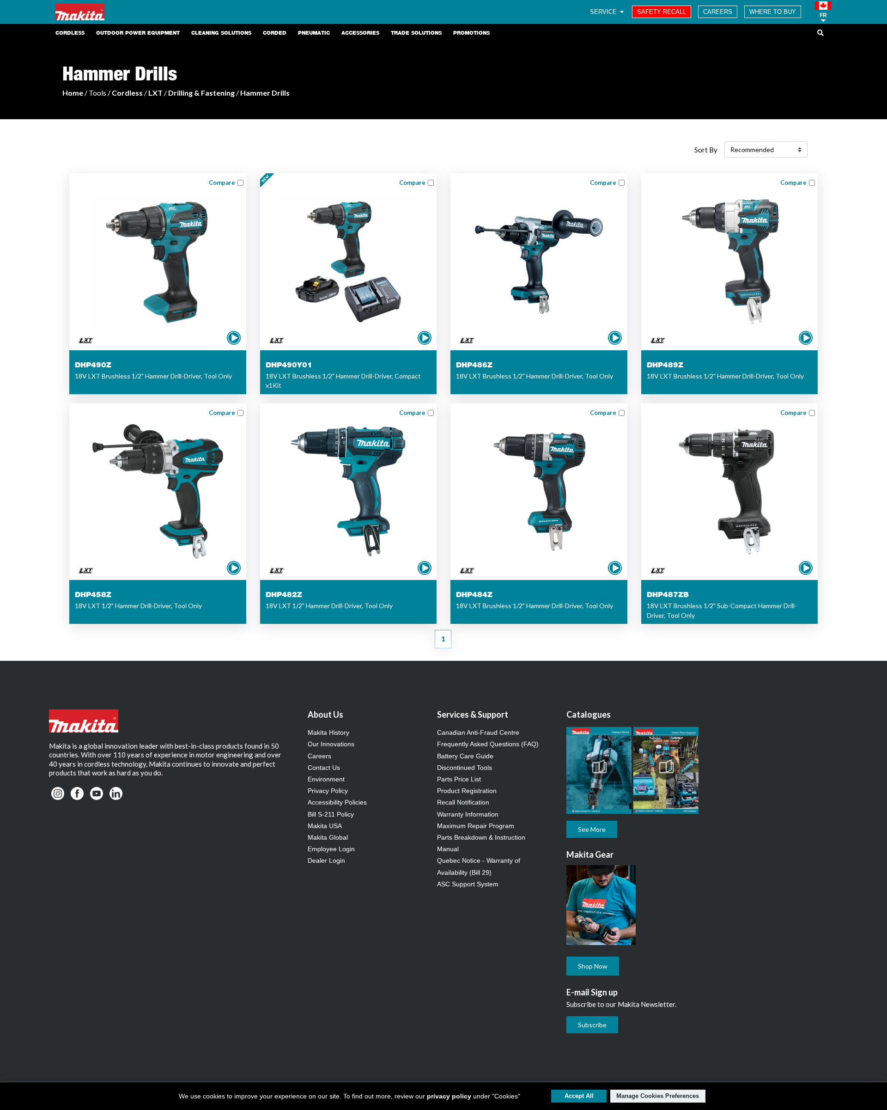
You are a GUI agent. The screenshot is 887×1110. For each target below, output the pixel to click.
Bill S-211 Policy (331, 814)
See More (592, 829)
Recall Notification (463, 802)
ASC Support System (467, 884)
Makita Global (328, 837)
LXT (155, 92)
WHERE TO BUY (772, 11)
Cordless (127, 92)
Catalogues (588, 714)
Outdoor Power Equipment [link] (138, 33)
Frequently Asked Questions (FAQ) (488, 744)
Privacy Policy (328, 790)
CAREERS (717, 11)
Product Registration (467, 790)
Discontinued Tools (464, 767)
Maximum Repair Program (475, 825)
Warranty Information (467, 814)
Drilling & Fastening (201, 92)
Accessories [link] (360, 33)
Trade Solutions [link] (416, 33)
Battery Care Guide (465, 756)
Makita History (328, 732)
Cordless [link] (70, 33)
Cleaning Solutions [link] (221, 33)
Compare (222, 182)
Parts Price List (459, 779)
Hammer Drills (265, 92)
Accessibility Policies (337, 802)
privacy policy (449, 1096)
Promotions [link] (471, 33)
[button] (823, 12)
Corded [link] (274, 33)
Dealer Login (326, 860)
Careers (319, 756)
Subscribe (592, 1025)
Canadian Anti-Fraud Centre (478, 732)
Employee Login (331, 849)
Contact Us (324, 767)
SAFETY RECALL (661, 11)
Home (72, 92)
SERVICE (604, 11)
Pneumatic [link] (314, 33)
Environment (326, 779)
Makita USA (325, 825)
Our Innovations (331, 744)
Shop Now (593, 966)
